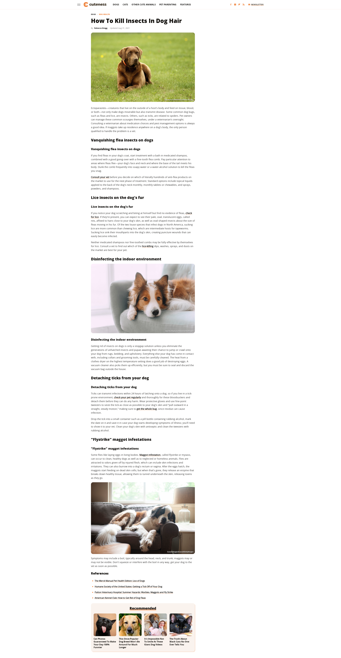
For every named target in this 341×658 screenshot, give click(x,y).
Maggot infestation (150, 454)
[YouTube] (235, 4)
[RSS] (243, 4)
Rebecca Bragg (100, 28)
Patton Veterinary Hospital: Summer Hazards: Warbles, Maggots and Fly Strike (134, 592)
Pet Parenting (167, 4)
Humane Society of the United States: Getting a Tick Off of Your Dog (128, 586)
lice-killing (147, 246)
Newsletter (257, 4)
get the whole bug (147, 408)
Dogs (116, 4)
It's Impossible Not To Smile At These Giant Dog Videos (154, 641)
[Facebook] (231, 4)
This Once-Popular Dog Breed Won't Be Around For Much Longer (129, 643)
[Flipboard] (239, 4)
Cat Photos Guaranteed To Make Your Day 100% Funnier (105, 643)
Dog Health (104, 14)
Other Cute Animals (144, 4)
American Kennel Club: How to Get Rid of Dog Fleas (120, 597)
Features (185, 4)
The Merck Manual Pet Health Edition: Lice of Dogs (120, 580)
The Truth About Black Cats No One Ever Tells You (179, 641)
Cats (125, 4)
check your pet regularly (127, 397)
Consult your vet (100, 177)
